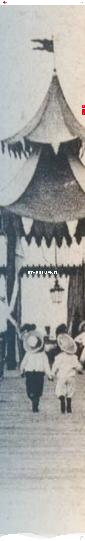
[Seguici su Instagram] (83, 113)
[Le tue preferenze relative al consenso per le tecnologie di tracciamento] (82, 538)
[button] (77, 2)
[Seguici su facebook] (83, 106)
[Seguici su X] (83, 110)
